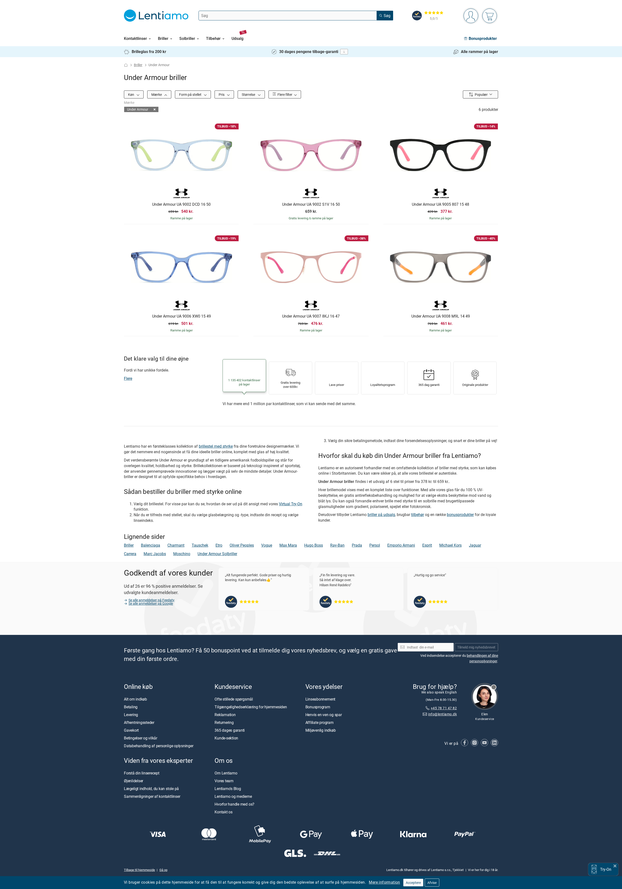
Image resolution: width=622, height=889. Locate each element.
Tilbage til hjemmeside (139, 870)
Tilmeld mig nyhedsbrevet (476, 647)
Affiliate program (319, 722)
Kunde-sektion (226, 738)
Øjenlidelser (133, 780)
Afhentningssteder (139, 722)
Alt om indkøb (135, 699)
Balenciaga (150, 545)
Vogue (266, 545)
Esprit (427, 545)
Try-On (605, 869)
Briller (138, 64)
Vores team (224, 780)
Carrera (130, 553)
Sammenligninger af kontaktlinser (152, 796)
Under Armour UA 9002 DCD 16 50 (181, 204)
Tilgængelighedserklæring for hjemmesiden (251, 707)
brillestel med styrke (216, 446)
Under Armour (137, 109)
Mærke (157, 94)
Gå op (163, 870)
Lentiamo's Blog (228, 788)
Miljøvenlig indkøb (320, 730)
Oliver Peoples (242, 545)
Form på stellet (190, 94)
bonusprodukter (460, 514)
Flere (128, 378)
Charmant (175, 545)
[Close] (614, 865)
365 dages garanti (230, 730)
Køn (131, 94)
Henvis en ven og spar (323, 714)
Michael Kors (450, 545)
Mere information (384, 882)
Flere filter (284, 94)
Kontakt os (224, 812)
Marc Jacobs (155, 553)
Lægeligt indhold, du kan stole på (151, 788)
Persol (374, 545)
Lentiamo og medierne (233, 796)
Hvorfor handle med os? (234, 804)
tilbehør (417, 514)
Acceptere (413, 882)
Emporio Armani (401, 545)
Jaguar (475, 545)
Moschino (181, 553)
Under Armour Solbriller (217, 553)
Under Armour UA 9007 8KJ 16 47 (311, 316)
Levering (131, 714)
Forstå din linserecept (141, 773)
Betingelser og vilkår (140, 738)
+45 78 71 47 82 (444, 708)
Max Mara (288, 545)
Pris (222, 94)
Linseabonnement (320, 699)
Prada (357, 545)
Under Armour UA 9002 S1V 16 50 (311, 204)
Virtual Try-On (290, 504)
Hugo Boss (313, 545)
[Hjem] (126, 65)
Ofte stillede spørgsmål (234, 699)
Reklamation (225, 714)
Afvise (432, 882)
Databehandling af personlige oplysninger (158, 745)
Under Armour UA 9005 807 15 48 (440, 204)
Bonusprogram (317, 707)
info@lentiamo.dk (442, 714)
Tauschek (200, 545)
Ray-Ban (337, 545)
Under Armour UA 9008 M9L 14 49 (440, 316)
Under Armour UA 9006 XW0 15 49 (181, 316)
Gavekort (131, 730)
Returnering (224, 722)
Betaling (131, 707)
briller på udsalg (381, 514)
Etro (219, 545)
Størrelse (249, 94)
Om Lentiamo (226, 773)
